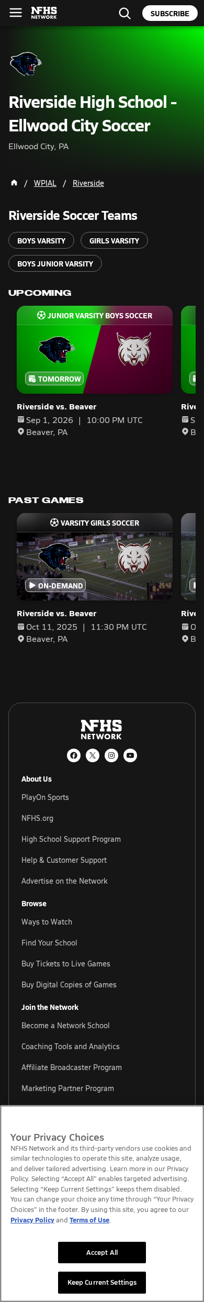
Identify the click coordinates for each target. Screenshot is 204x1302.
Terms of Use (89, 1220)
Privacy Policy (32, 1220)
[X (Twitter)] (92, 755)
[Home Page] (14, 182)
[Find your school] (124, 13)
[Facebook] (74, 755)
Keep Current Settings (102, 1282)
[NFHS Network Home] (44, 13)
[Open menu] (15, 12)
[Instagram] (111, 755)
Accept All (102, 1252)
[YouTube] (130, 755)
